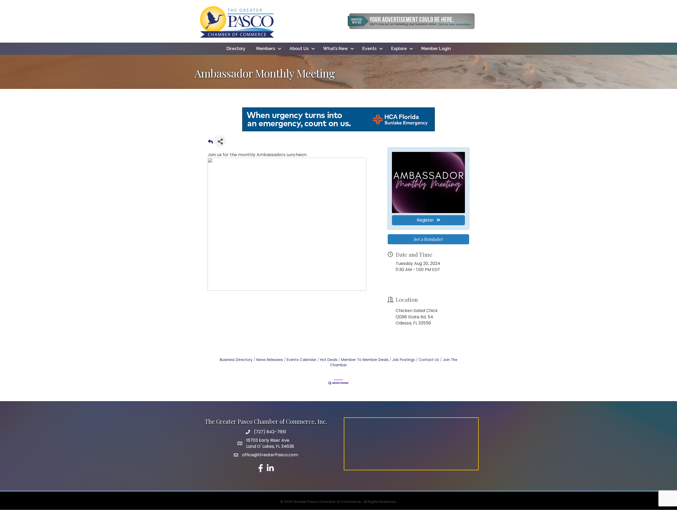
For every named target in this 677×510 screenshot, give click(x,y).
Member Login (436, 48)
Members (265, 48)
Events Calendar (301, 359)
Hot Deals (328, 359)
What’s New (335, 48)
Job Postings (403, 359)
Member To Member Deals (364, 359)
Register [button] (425, 220)
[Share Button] (220, 141)
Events (369, 48)
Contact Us (429, 359)
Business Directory (236, 359)
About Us (299, 48)
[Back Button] (210, 142)
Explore (399, 48)
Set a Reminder (428, 239)
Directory (235, 48)
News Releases (269, 359)
